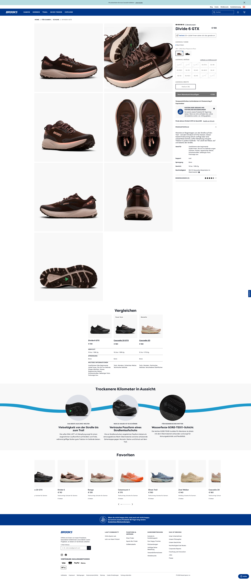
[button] (68, 57)
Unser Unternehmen (175, 536)
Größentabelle (131, 544)
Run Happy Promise (154, 541)
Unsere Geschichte (175, 542)
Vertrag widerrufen (126, 575)
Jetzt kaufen (139, 2)
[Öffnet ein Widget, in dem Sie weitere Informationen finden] (243, 576)
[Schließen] (244, 2)
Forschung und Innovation (177, 552)
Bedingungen (80, 575)
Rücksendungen (153, 544)
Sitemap (102, 575)
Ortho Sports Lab (110, 536)
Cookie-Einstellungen (113, 575)
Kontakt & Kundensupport (152, 537)
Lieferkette (64, 575)
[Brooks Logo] (77, 532)
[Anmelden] (238, 12)
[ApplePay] (63, 567)
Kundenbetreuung (235, 7)
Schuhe (56, 19)
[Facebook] (66, 555)
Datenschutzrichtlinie (92, 575)
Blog (211, 7)
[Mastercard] (70, 563)
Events (217, 7)
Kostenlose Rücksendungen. (119, 522)
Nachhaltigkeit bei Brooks (177, 545)
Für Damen (46, 19)
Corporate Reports (175, 548)
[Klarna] (83, 563)
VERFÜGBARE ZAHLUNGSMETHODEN (75, 559)
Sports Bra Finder (132, 541)
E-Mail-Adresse (65, 544)
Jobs (170, 555)
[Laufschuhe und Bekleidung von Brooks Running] (12, 12)
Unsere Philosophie (175, 539)
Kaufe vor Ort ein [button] (208, 121)
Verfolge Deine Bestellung (152, 548)
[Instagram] (62, 555)
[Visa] (63, 563)
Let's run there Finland (112, 539)
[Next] (132, 504)
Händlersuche (224, 7)
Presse (171, 558)
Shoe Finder (130, 538)
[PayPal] (77, 563)
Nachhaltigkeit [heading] (181, 170)
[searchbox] (224, 12)
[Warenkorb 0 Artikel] (244, 12)
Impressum (72, 575)
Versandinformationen (155, 552)
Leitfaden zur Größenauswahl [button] (208, 60)
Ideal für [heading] (178, 146)
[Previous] (118, 504)
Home (37, 19)
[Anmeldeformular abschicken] (89, 548)
